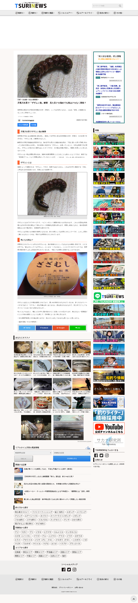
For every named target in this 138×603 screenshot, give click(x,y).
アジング (18, 516)
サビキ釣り (40, 524)
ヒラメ (17, 540)
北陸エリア (65, 552)
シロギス (76, 540)
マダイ (24, 532)
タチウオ (78, 536)
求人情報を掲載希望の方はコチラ (109, 59)
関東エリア (39, 552)
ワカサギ (26, 544)
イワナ (69, 536)
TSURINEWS (67, 591)
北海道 (17, 552)
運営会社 (54, 587)
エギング (70, 512)
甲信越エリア (52, 552)
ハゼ (85, 540)
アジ (17, 532)
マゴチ (17, 544)
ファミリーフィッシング (42, 512)
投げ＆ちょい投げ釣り (24, 524)
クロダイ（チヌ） (63, 540)
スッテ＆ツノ (55, 520)
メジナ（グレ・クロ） (44, 540)
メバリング (81, 512)
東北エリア (27, 552)
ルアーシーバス (31, 516)
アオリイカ (27, 540)
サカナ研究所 (23, 125)
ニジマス (52, 536)
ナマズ (37, 536)
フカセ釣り (19, 520)
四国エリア (43, 556)
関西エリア (19, 556)
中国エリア (31, 556)
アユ (44, 536)
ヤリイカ (36, 544)
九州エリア (55, 556)
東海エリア (76, 552)
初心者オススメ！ (22, 512)
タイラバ (44, 516)
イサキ (38, 532)
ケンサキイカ (71, 532)
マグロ (46, 544)
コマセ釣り (31, 520)
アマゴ (61, 536)
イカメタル (43, 520)
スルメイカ (58, 532)
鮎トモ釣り (59, 512)
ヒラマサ (47, 532)
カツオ (54, 544)
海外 (64, 556)
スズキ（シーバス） (23, 536)
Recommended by (82, 441)
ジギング (76, 516)
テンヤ (67, 520)
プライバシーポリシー (66, 587)
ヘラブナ (63, 544)
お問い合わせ (79, 587)
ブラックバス (75, 544)
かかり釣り (76, 520)
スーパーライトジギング (60, 516)
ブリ (31, 532)
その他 (33, 125)
